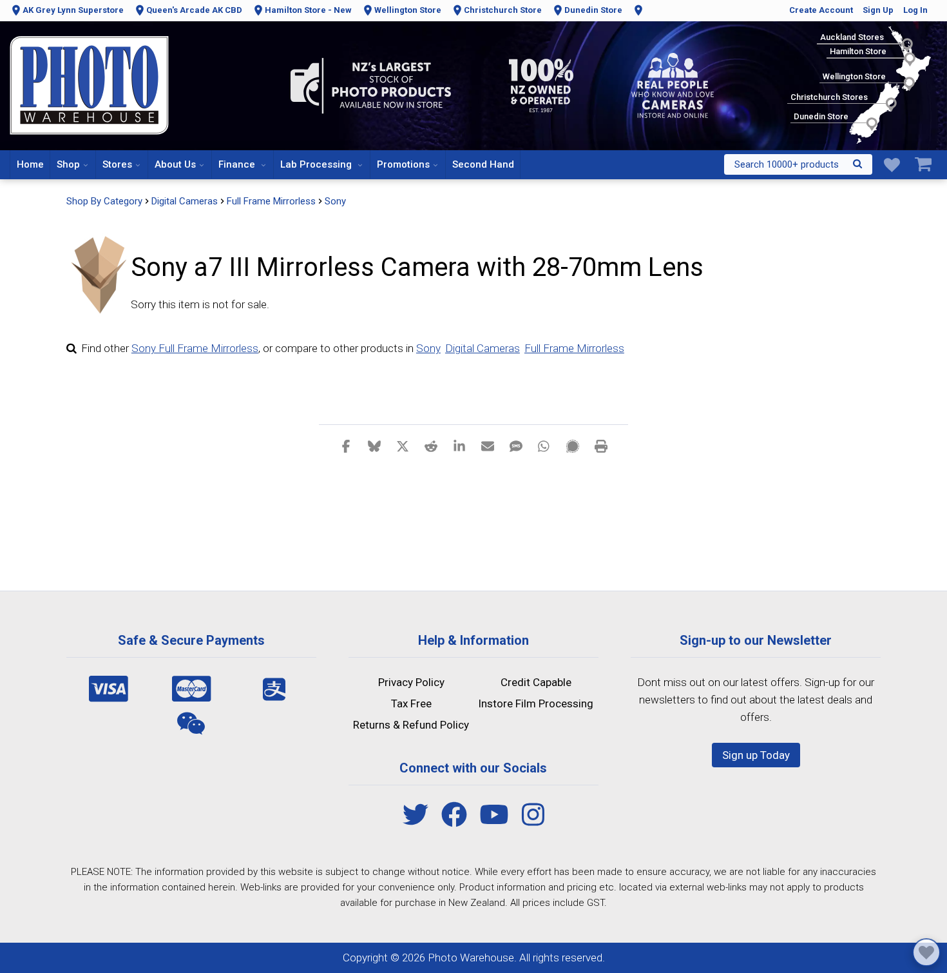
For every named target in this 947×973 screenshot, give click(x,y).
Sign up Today (756, 755)
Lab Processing (317, 164)
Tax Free (411, 703)
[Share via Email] (488, 445)
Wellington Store (407, 10)
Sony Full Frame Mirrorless (194, 348)
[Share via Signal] (573, 445)
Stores (117, 164)
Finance (238, 164)
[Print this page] (601, 445)
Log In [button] (915, 10)
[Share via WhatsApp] (544, 445)
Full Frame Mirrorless (574, 348)
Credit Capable (536, 682)
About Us (175, 164)
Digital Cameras (482, 348)
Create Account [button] (821, 10)
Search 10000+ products (786, 164)
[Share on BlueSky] (374, 445)
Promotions (403, 164)
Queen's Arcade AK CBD (194, 10)
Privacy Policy (411, 682)
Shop (68, 164)
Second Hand (483, 164)
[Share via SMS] (516, 445)
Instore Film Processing (535, 703)
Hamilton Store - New (308, 10)
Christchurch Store (503, 10)
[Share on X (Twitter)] (402, 445)
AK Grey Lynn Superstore (73, 10)
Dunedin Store (593, 10)
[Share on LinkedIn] (459, 445)
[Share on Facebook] (346, 445)
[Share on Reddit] (431, 445)
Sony (335, 201)
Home (30, 164)
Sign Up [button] (878, 10)
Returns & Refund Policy (411, 724)
